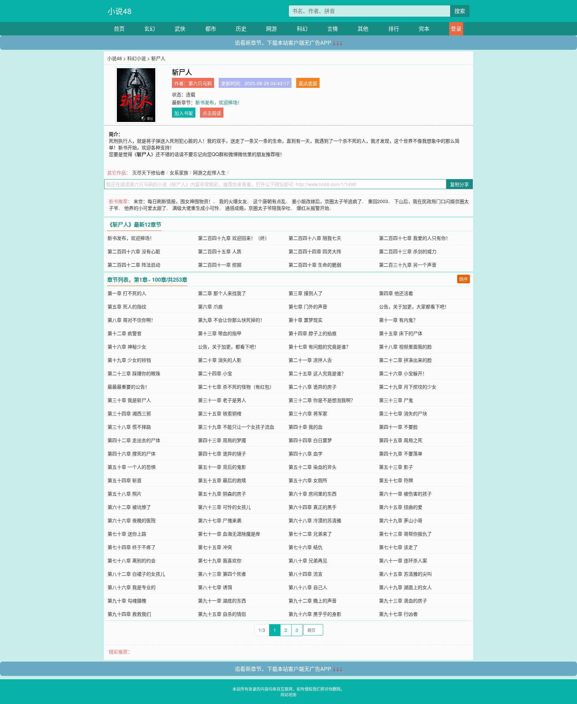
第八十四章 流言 (305, 573)
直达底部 (308, 83)
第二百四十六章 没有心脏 (134, 251)
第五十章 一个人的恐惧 (132, 466)
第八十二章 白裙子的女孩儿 (136, 573)
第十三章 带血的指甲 (219, 333)
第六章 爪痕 (210, 306)
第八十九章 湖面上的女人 (405, 587)
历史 (241, 28)
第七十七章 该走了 (398, 547)
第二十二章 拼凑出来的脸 (405, 360)
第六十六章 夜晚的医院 (132, 520)
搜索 (459, 11)
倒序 (463, 279)
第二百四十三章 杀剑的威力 (407, 251)
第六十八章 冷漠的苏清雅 (314, 520)
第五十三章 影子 (396, 466)
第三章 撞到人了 (305, 293)
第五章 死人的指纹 (127, 306)
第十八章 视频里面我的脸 (405, 346)
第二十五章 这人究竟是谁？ (317, 373)
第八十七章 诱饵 (215, 587)
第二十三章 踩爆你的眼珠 (134, 373)
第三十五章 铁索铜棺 (219, 413)
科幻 (302, 28)
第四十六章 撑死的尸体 (132, 453)
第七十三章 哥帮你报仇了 (405, 533)
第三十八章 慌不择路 (129, 426)
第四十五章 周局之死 (400, 440)
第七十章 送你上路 (127, 533)
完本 (424, 28)
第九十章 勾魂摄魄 (127, 600)
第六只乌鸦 (200, 83)
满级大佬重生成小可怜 (195, 207)
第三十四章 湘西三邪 (129, 413)
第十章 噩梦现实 (305, 319)
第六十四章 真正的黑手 (312, 507)
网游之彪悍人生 (209, 172)
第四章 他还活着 (396, 293)
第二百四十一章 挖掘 (219, 264)
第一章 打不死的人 (127, 293)
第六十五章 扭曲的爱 (400, 507)
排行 (393, 28)
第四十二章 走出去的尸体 (134, 440)
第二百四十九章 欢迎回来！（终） (233, 238)
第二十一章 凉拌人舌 (310, 360)
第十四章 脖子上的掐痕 (312, 333)
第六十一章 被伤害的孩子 (405, 493)
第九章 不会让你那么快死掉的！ (231, 319)
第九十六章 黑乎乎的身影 (314, 613)
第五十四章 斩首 (125, 480)
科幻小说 (136, 58)
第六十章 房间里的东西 (312, 493)
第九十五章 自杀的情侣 (222, 613)
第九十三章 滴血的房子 (403, 600)
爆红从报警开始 (313, 207)
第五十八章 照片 (125, 493)
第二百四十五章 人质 (219, 251)
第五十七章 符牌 (396, 480)
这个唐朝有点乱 (269, 201)
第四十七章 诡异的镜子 (222, 453)
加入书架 (183, 113)
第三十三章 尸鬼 (396, 400)
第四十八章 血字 (305, 453)
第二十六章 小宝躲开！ (403, 373)
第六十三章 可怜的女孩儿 (224, 507)
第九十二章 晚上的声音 (312, 600)
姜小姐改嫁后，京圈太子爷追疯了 (327, 201)
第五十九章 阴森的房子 (222, 493)
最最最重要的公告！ (129, 386)
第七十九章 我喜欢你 (219, 560)
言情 (332, 28)
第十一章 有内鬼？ (398, 319)
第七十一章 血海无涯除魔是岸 (229, 533)
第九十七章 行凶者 (398, 613)
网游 (271, 28)
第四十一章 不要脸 (398, 426)
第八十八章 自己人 (307, 587)
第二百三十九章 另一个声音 (407, 264)
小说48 (120, 10)
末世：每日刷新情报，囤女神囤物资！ (173, 201)
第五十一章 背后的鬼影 (222, 466)
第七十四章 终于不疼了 (132, 547)
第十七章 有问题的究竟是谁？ (319, 346)
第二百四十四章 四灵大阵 (314, 251)
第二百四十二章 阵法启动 (134, 264)
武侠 (180, 28)
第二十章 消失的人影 (219, 360)
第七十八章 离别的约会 (132, 560)
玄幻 (149, 28)
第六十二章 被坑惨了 (129, 507)
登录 (456, 28)
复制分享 (459, 184)
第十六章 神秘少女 (127, 346)
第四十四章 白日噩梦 (310, 440)
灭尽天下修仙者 (148, 172)
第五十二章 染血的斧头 (312, 466)
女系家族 (179, 172)
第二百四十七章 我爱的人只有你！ (414, 238)
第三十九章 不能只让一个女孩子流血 (236, 426)
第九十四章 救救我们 (129, 613)
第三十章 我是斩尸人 (129, 400)
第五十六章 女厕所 (307, 480)
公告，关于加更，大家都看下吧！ (414, 306)
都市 (210, 28)
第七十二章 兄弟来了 (310, 533)
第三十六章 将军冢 (307, 413)
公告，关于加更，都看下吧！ (228, 346)
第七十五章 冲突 (215, 547)
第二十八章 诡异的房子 (312, 386)
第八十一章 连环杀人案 (403, 560)
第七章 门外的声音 (307, 306)
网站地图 (288, 694)
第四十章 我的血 (305, 426)
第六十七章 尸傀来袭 (219, 520)
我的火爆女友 (233, 201)
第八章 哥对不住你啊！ (132, 319)
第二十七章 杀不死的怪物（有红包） (236, 386)
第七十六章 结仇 (305, 547)
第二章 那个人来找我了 (222, 293)
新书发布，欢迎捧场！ (218, 102)
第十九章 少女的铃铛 (129, 360)
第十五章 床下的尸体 (400, 333)
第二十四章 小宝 (215, 373)
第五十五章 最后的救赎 (222, 480)
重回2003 (378, 201)
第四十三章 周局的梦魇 (222, 440)
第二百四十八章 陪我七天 (314, 238)
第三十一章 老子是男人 (222, 400)
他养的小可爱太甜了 (145, 207)
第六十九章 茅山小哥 (400, 520)
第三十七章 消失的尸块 (403, 413)
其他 (363, 28)
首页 (119, 28)
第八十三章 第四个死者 (222, 573)
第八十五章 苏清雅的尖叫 (405, 573)
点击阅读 (211, 113)
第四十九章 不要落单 (400, 453)
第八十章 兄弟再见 (307, 560)
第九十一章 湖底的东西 (222, 600)
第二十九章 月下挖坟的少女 (407, 386)
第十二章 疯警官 (125, 333)
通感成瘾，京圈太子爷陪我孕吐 (258, 207)
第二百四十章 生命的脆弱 (314, 264)
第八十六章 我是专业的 (132, 587)
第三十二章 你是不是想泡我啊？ (321, 400)
